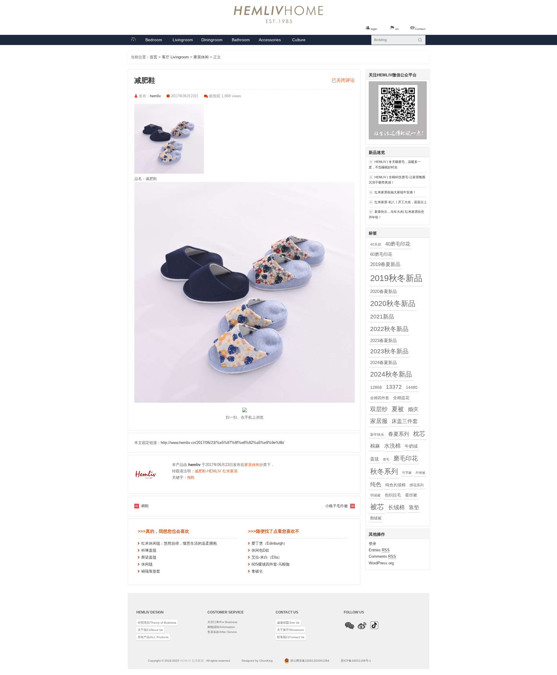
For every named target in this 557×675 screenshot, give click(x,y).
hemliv (155, 96)
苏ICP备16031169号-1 (356, 660)
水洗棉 (392, 446)
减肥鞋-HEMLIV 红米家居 (216, 471)
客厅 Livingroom (175, 57)
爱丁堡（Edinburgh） (269, 543)
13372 (394, 387)
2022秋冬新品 (389, 328)
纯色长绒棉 (395, 485)
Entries (379, 550)
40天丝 (375, 244)
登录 (372, 543)
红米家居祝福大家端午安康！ (392, 192)
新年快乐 (377, 435)
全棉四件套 (379, 398)
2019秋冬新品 (396, 278)
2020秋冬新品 (392, 303)
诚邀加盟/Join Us (288, 622)
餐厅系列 (212, 41)
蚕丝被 (411, 495)
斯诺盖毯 (148, 557)
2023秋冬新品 (389, 351)
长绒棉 (396, 507)
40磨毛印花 (397, 244)
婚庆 (413, 409)
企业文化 (299, 41)
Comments (382, 556)
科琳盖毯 (148, 550)
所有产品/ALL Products (153, 637)
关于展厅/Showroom (290, 629)
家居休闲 (201, 57)
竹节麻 (407, 472)
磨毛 (386, 459)
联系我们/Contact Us (290, 637)
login (374, 28)
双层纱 (379, 409)
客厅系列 (183, 41)
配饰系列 (270, 41)
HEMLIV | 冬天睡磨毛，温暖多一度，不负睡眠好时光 (395, 164)
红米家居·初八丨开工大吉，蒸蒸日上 (398, 202)
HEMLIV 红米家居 (192, 660)
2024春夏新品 (383, 362)
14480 (411, 387)
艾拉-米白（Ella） (267, 557)
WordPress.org (381, 563)
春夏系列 (398, 434)
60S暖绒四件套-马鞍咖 (271, 564)
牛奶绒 (411, 446)
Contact (420, 28)
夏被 (398, 409)
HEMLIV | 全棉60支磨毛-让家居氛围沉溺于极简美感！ (397, 179)
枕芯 (419, 433)
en (397, 28)
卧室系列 (153, 41)
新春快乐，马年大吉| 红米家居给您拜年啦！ (396, 214)
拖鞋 (191, 477)
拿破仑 (257, 571)
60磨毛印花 (381, 254)
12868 (376, 387)
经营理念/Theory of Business (157, 622)
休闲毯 (147, 564)
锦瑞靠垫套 (150, 571)
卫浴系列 (241, 41)
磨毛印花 (405, 458)
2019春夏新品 (385, 264)
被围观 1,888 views (225, 96)
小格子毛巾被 (336, 506)
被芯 (377, 507)
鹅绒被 (375, 518)
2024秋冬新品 (391, 374)
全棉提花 (401, 397)
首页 (133, 40)
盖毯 (374, 458)
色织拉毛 (393, 495)
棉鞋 (145, 506)
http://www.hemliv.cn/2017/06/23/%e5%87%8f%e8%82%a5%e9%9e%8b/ (222, 442)
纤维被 (420, 472)
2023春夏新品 (383, 340)
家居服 (379, 421)
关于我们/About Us (150, 629)
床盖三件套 (405, 421)
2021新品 (382, 317)
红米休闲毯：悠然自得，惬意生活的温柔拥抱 (179, 543)
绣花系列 (417, 485)
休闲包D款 (260, 550)
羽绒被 (375, 495)
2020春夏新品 (383, 291)
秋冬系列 (384, 471)
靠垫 (414, 507)
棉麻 (375, 446)
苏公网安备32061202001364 (309, 660)
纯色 (375, 484)
